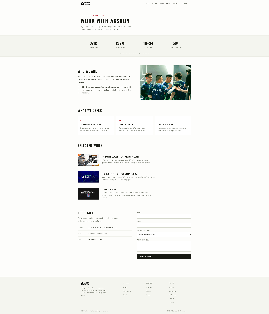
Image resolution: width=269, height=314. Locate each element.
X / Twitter (172, 295)
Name (139, 212)
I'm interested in (143, 231)
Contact (184, 3)
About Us (149, 287)
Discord (171, 299)
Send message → (147, 256)
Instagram (172, 291)
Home (147, 3)
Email (139, 222)
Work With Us (165, 3)
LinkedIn (171, 302)
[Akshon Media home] (85, 3)
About (175, 3)
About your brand (143, 240)
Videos (154, 3)
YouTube (171, 287)
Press (148, 295)
